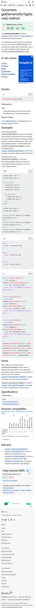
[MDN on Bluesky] (5, 520)
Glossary (4, 583)
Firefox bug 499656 (21, 379)
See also (5, 77)
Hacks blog (4, 586)
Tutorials (4, 580)
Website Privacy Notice (8, 597)
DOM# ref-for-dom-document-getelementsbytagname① (10, 401)
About (3, 528)
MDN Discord (5, 560)
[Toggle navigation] (33, 2)
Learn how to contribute (10, 480)
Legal (3, 599)
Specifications (6, 71)
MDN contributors (8, 488)
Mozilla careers (6, 534)
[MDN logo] (4, 512)
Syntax (4, 63)
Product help (5, 543)
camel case (17, 372)
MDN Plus (4, 540)
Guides (3, 577)
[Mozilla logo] (6, 593)
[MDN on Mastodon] (11, 520)
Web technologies (6, 571)
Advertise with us (6, 537)
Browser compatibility (8, 74)
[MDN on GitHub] (2, 520)
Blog (2, 531)
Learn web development (8, 574)
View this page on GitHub (10, 490)
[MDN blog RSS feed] (14, 520)
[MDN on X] (8, 520)
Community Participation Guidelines (18, 599)
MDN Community (6, 551)
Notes (4, 69)
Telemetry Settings (24, 597)
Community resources (8, 554)
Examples (5, 66)
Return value (7, 117)
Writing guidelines (6, 557)
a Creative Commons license (13, 607)
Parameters (6, 104)
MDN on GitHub (6, 563)
